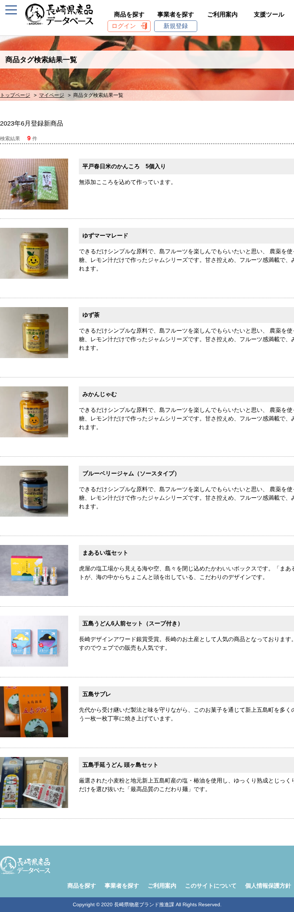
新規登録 (175, 26)
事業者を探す (175, 14)
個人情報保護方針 (268, 886)
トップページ (15, 95)
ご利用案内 (222, 14)
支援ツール (269, 14)
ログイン (124, 26)
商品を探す (129, 14)
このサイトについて (211, 886)
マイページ (51, 95)
